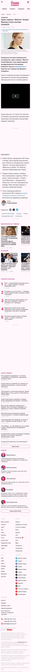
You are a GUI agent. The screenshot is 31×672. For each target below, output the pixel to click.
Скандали (21, 9)
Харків (3, 568)
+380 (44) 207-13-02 (10, 621)
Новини (4, 9)
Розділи (17, 518)
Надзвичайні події (6, 543)
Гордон (3, 14)
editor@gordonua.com (10, 623)
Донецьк (3, 566)
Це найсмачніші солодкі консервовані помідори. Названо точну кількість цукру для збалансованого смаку (15, 435)
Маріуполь (4, 574)
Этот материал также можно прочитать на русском (15, 30)
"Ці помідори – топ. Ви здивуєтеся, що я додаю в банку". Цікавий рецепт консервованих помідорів (15, 427)
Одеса (2, 563)
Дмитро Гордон (22, 558)
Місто (2, 555)
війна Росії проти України (8, 213)
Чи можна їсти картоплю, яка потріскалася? (14, 441)
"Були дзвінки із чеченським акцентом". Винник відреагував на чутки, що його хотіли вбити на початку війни (15, 393)
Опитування (18, 545)
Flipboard (20, 583)
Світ (2, 529)
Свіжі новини (6, 373)
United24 (25, 213)
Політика (3, 524)
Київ (2, 558)
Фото (16, 540)
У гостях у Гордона (20, 527)
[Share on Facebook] (10, 210)
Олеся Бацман (22, 577)
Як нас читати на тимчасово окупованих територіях (7, 612)
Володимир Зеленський (7, 216)
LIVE (16, 535)
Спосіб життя (4, 540)
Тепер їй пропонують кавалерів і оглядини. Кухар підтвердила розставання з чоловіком (14, 399)
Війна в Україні (5, 522)
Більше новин (15, 446)
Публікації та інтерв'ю (21, 524)
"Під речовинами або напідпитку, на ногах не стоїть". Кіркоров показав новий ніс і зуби (14, 420)
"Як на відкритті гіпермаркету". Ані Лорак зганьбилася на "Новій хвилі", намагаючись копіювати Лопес (14, 377)
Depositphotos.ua (22, 642)
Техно (2, 537)
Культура (3, 535)
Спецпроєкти (18, 550)
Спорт (2, 532)
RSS (19, 586)
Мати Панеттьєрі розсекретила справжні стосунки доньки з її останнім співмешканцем (15, 414)
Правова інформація (6, 608)
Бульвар (9, 14)
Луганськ (3, 576)
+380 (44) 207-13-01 (10, 619)
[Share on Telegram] (17, 210)
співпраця (18, 213)
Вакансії (3, 600)
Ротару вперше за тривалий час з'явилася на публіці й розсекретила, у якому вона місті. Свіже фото (14, 385)
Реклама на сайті (5, 605)
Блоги (3, 450)
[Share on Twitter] (14, 210)
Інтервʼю (12, 9)
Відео (16, 543)
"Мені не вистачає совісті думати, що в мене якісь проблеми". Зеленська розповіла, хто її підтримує (9, 266)
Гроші (2, 527)
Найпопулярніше (8, 279)
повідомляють (19, 66)
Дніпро (3, 571)
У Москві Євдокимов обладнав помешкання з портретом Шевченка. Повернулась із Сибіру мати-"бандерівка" (14, 460)
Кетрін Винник (18, 216)
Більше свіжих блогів (15, 511)
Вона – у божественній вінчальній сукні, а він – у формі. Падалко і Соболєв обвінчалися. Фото (17, 284)
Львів (2, 560)
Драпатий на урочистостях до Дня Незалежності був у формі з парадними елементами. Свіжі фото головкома (16, 309)
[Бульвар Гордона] (15, 3)
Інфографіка (4, 545)
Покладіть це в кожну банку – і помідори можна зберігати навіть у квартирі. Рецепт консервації (17, 293)
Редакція (3, 603)
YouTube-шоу (19, 548)
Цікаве (3, 548)
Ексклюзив (18, 537)
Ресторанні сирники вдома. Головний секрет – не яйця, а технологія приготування (16, 317)
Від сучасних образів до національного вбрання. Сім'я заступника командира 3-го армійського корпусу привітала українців (14, 407)
